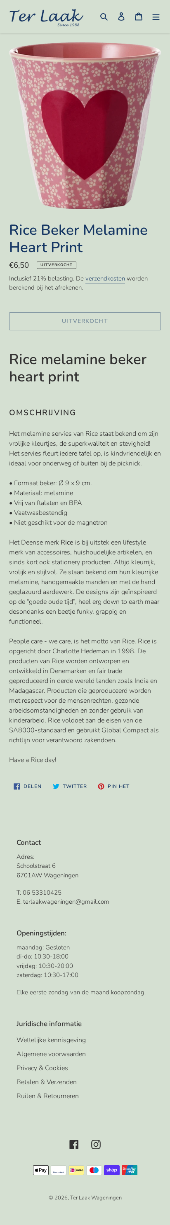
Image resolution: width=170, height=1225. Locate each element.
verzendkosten (105, 278)
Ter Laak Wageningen (96, 1198)
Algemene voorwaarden (51, 1054)
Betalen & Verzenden (47, 1082)
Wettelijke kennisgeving (51, 1040)
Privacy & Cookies (42, 1068)
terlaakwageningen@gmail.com (66, 902)
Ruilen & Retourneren (48, 1096)
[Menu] (156, 16)
